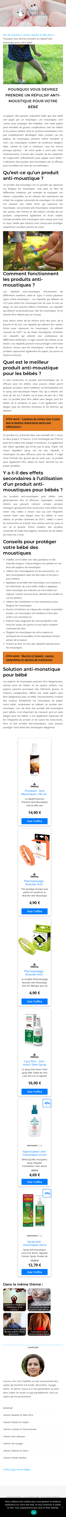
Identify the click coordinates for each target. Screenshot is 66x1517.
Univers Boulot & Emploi (16, 1422)
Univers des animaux (14, 1436)
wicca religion (24, 1469)
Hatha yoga (9, 1469)
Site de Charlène (11, 34)
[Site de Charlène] (33, 13)
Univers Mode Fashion (15, 1457)
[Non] (62, 1507)
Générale (8, 1407)
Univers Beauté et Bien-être (38, 34)
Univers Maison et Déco (15, 1450)
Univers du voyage (13, 1443)
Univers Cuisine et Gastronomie (20, 1429)
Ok (33, 1512)
